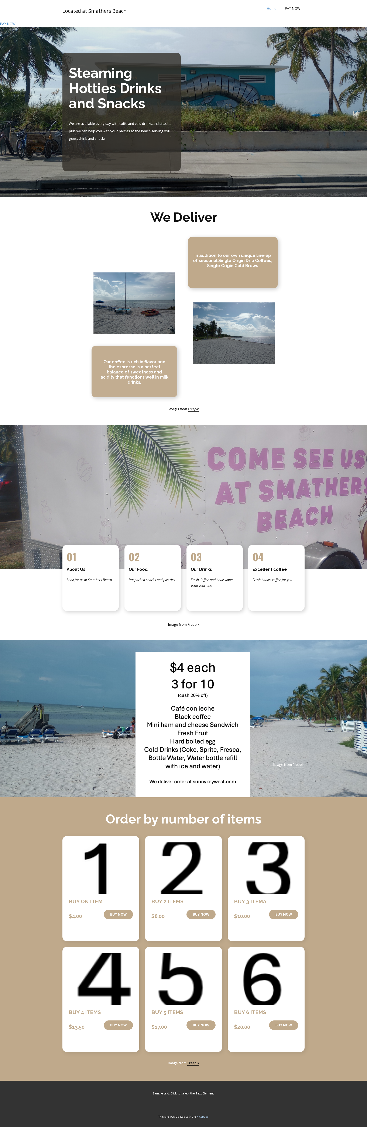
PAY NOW (292, 8)
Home (271, 8)
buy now (118, 914)
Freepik (193, 409)
